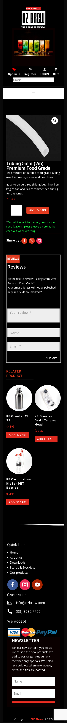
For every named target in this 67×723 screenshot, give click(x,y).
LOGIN (44, 74)
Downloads (17, 562)
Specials (14, 74)
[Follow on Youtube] (37, 584)
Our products (19, 573)
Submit (51, 358)
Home (14, 552)
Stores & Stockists (22, 567)
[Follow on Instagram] (39, 241)
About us (16, 557)
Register (30, 74)
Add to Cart (37, 210)
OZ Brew (37, 719)
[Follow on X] (32, 241)
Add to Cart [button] (18, 435)
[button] (54, 120)
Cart (56, 74)
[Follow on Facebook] (24, 241)
